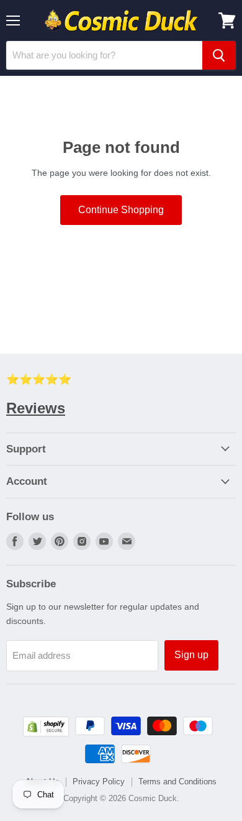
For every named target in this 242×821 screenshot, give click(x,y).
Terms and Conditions (177, 781)
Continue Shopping (121, 209)
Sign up (191, 654)
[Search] (219, 55)
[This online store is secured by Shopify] (46, 733)
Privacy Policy (99, 781)
